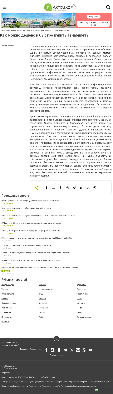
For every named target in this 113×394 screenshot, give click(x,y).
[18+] (57, 7)
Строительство (8, 294)
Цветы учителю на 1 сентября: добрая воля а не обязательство (30, 201)
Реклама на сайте (9, 342)
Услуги (42, 312)
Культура (81, 303)
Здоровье (81, 285)
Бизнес (4, 298)
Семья (79, 312)
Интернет (43, 303)
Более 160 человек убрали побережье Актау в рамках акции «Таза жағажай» (35, 253)
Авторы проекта (56, 355)
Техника (42, 285)
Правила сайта (35, 386)
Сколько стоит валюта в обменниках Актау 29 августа (26, 245)
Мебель (42, 298)
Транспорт (81, 289)
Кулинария (6, 312)
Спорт (79, 298)
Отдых (42, 294)
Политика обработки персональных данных (79, 386)
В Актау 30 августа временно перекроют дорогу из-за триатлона (30, 230)
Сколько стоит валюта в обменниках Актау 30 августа (26, 208)
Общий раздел (7, 285)
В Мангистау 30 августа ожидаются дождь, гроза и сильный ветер (31, 223)
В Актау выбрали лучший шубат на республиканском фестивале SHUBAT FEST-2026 (39, 216)
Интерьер (43, 308)
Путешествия (7, 317)
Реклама (5, 322)
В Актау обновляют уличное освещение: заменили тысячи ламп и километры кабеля (39, 268)
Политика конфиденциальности (14, 386)
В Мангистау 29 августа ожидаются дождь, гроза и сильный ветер (31, 260)
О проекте (5, 373)
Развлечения (82, 294)
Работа (42, 317)
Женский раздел (8, 303)
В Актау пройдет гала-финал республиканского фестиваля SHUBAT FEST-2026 (36, 238)
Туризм (4, 289)
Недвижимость (46, 289)
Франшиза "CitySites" (10, 345)
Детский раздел (84, 317)
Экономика (6, 308)
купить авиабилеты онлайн (67, 62)
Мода (79, 308)
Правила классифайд (51, 386)
